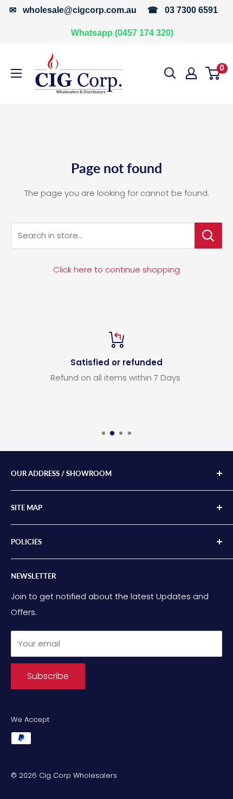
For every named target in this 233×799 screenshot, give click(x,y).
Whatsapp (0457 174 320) (122, 32)
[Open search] (170, 73)
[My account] (191, 73)
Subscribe (48, 676)
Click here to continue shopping (116, 269)
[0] (213, 73)
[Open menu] (16, 73)
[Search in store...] (208, 236)
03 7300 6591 (191, 10)
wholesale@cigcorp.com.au (80, 10)
